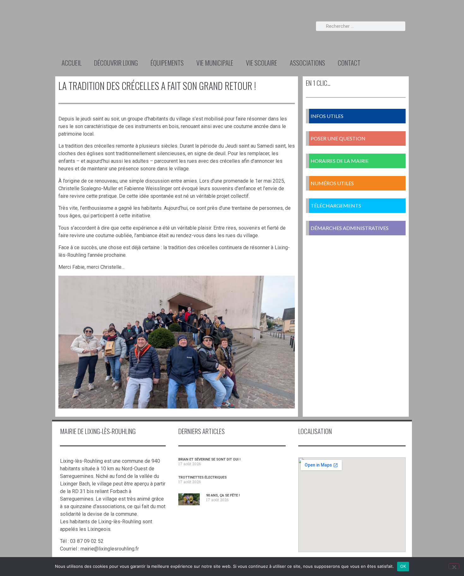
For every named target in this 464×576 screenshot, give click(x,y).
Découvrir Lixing (116, 63)
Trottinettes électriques (202, 477)
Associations (307, 63)
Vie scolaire (261, 63)
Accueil (71, 63)
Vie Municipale (214, 63)
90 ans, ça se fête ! (223, 495)
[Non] (454, 566)
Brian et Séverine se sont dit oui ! (209, 459)
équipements (167, 63)
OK (403, 566)
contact (349, 63)
